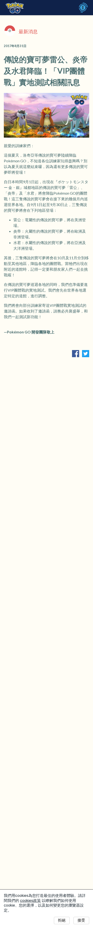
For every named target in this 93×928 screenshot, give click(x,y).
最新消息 (28, 31)
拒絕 (62, 920)
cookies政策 (30, 900)
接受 (81, 920)
